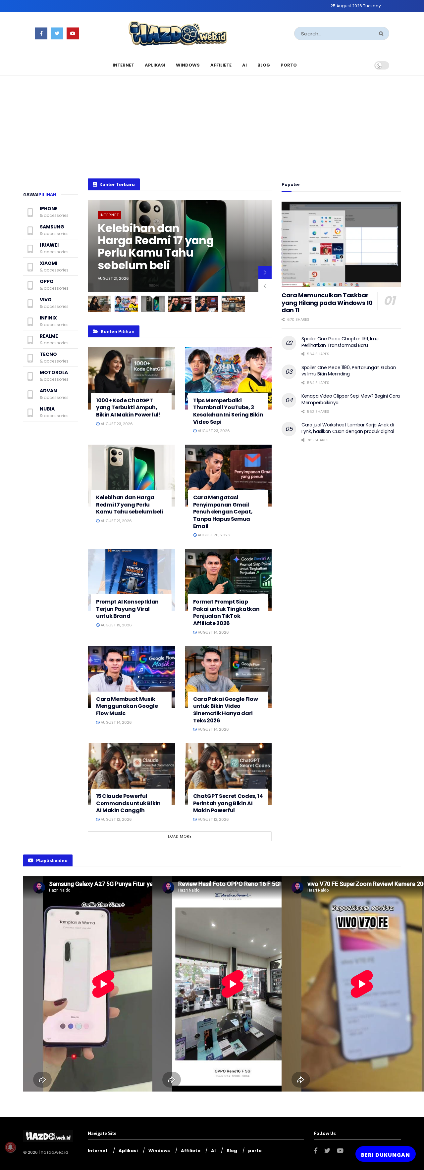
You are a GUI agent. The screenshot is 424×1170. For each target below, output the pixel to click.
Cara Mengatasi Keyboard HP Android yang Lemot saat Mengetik (154, 246)
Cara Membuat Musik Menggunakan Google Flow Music (127, 706)
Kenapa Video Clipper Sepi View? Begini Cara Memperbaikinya (350, 399)
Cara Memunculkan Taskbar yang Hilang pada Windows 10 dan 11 (327, 302)
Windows (188, 65)
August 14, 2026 (213, 632)
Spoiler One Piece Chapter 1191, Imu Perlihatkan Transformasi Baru (340, 342)
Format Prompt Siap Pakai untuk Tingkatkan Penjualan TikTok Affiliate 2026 (226, 612)
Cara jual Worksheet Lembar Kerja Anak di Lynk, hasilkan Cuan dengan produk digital (347, 428)
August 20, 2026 (213, 535)
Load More (180, 836)
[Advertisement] (212, 122)
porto (289, 65)
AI (244, 65)
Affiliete (221, 65)
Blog (263, 65)
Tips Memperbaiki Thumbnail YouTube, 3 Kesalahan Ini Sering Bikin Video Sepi (228, 411)
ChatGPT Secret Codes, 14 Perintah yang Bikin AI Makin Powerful (228, 803)
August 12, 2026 (116, 819)
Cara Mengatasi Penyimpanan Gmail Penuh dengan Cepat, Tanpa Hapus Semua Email (223, 512)
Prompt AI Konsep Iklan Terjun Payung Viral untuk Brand (127, 609)
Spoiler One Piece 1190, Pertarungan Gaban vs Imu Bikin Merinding (348, 370)
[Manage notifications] (10, 1147)
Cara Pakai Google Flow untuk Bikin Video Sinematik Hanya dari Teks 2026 (225, 709)
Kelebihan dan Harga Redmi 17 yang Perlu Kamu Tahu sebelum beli (129, 504)
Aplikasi (155, 65)
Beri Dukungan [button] (385, 1154)
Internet (123, 65)
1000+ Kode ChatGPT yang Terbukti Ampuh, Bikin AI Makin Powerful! (128, 407)
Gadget (108, 215)
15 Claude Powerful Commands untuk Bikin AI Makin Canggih (128, 803)
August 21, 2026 (116, 520)
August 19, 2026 (116, 625)
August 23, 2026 (116, 423)
